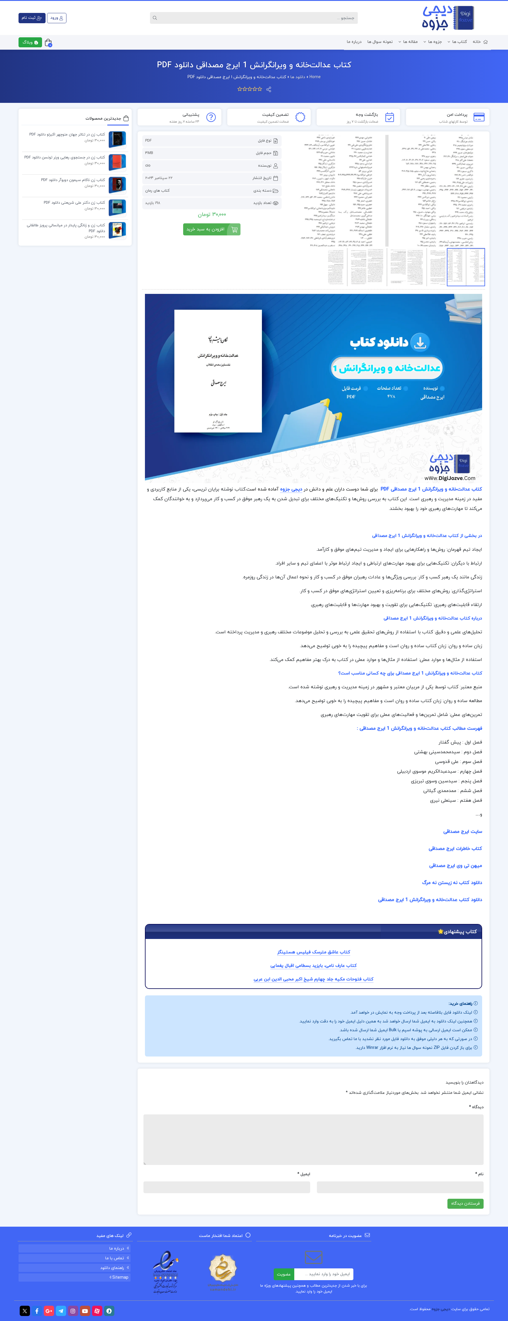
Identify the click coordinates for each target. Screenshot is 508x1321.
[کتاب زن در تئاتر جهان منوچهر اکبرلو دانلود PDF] (116, 139)
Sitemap (119, 1277)
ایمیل (303, 1174)
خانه (477, 42)
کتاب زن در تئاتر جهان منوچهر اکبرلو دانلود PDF (67, 134)
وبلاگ (28, 42)
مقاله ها (410, 42)
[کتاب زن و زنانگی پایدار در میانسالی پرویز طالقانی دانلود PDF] (116, 230)
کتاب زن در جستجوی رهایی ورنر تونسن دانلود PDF (64, 157)
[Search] (156, 18)
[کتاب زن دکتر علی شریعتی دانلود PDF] (116, 207)
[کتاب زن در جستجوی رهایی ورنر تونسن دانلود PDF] (116, 162)
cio (148, 165)
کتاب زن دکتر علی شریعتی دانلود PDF (74, 202)
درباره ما (354, 42)
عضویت (284, 1274)
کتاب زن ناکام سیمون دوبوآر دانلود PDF (73, 180)
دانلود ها (297, 77)
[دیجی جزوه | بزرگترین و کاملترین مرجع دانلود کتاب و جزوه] (445, 18)
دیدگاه (476, 1107)
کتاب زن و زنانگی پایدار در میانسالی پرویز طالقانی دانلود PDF (66, 228)
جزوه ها (435, 42)
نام (479, 1174)
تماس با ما (114, 1258)
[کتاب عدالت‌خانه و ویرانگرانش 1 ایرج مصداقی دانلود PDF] (386, 191)
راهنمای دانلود (112, 1268)
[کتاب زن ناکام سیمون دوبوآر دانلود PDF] (116, 185)
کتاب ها (459, 42)
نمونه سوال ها (380, 42)
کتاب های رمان (157, 190)
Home (315, 77)
